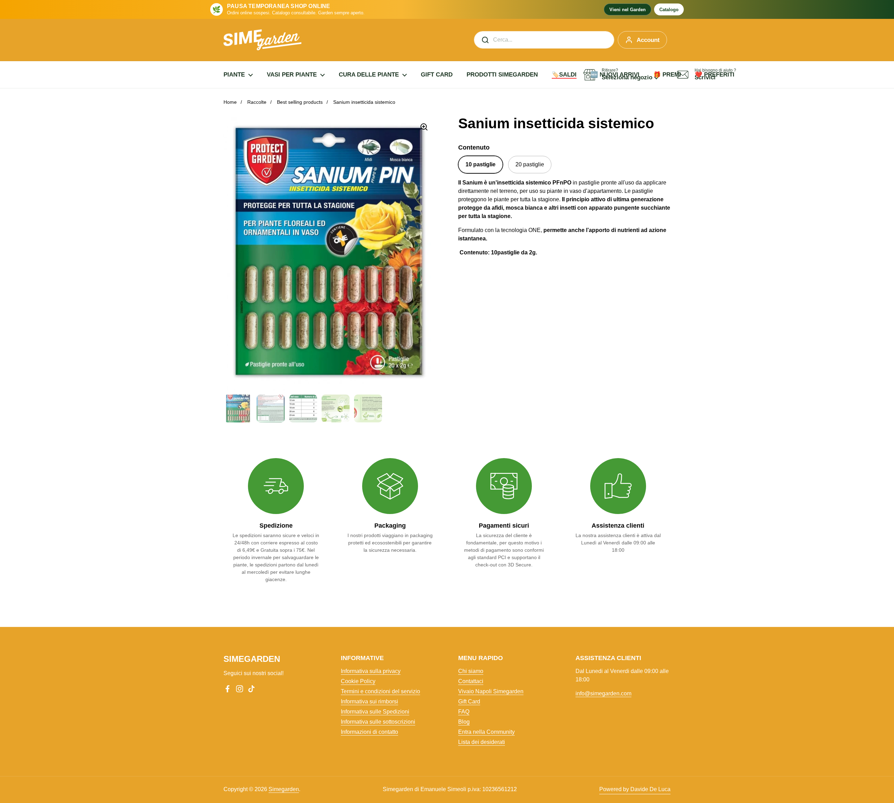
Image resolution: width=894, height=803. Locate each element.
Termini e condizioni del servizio (380, 691)
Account (648, 40)
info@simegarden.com (603, 693)
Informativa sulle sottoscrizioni (378, 722)
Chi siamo (470, 671)
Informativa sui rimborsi (369, 701)
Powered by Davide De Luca (634, 789)
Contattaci (470, 681)
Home (230, 102)
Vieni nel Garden (627, 9)
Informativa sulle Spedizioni (375, 712)
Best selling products (300, 102)
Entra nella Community (486, 732)
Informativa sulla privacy (371, 671)
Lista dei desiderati (481, 742)
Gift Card (469, 701)
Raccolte (256, 102)
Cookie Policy (358, 681)
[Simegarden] (262, 39)
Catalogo (669, 9)
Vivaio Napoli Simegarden (490, 691)
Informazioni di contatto (369, 732)
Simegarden (284, 789)
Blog (464, 722)
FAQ (463, 712)
